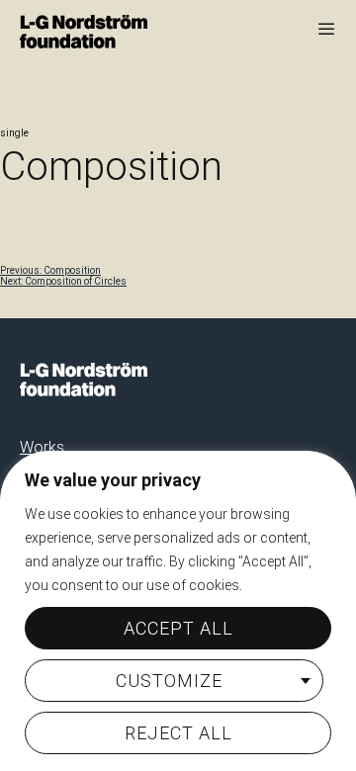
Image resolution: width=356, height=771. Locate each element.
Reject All (178, 733)
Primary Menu (326, 29)
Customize (169, 680)
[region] (178, 611)
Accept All (178, 628)
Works (42, 447)
